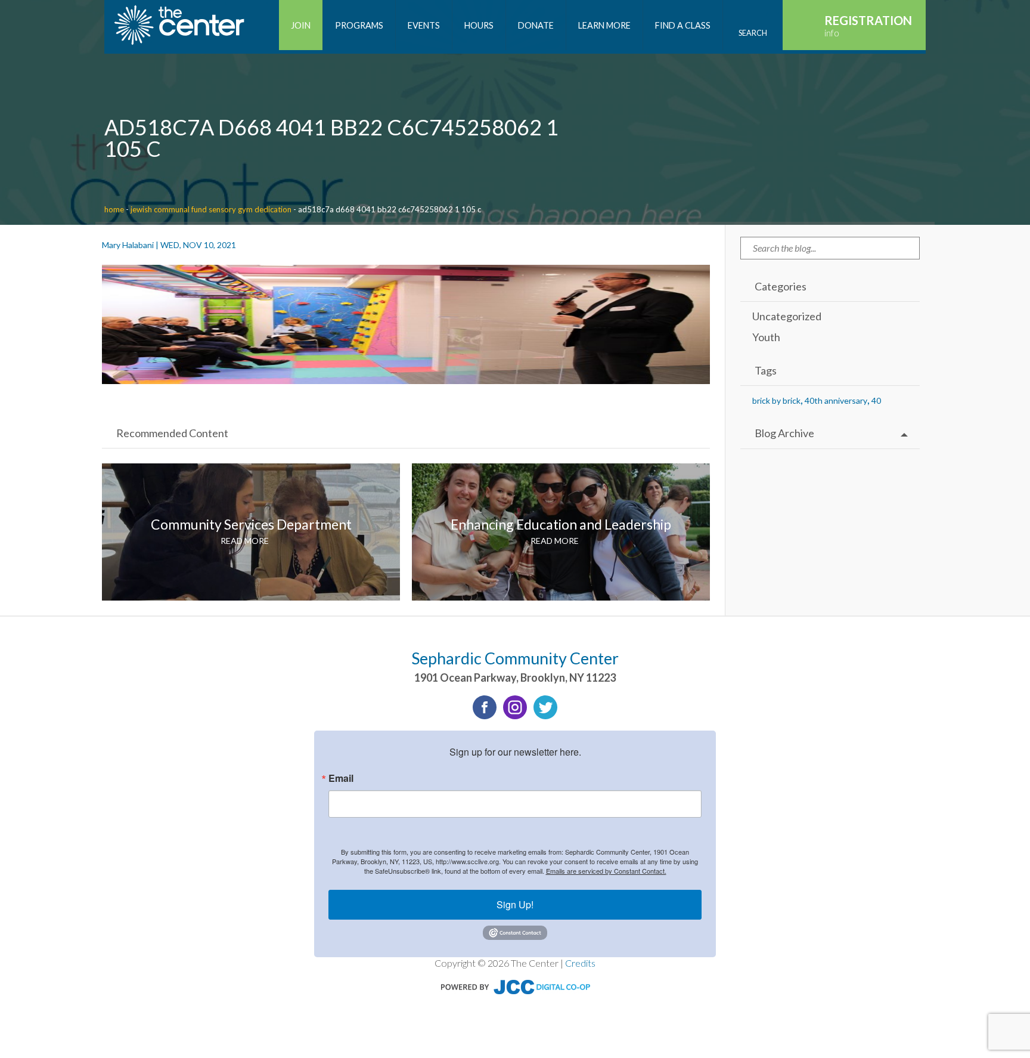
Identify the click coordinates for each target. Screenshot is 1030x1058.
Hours (479, 25)
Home (114, 209)
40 (876, 400)
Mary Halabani (128, 245)
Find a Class (683, 25)
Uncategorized (786, 316)
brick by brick (776, 400)
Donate (536, 25)
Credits (580, 963)
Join (301, 25)
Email (340, 778)
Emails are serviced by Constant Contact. (606, 871)
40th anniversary (836, 400)
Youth (766, 337)
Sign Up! (515, 904)
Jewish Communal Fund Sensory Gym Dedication (211, 209)
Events (424, 25)
